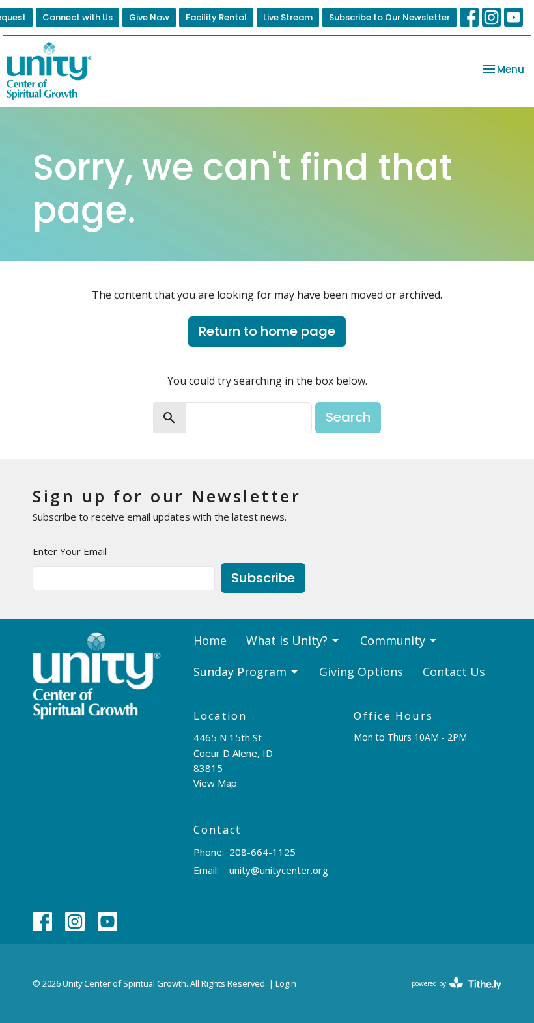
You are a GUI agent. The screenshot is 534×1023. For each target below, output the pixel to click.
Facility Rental (216, 17)
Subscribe (263, 578)
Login (285, 983)
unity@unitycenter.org (278, 870)
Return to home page (267, 331)
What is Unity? (287, 640)
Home (210, 640)
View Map (215, 782)
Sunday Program (240, 671)
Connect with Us (77, 17)
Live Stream (288, 17)
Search (348, 417)
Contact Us (454, 671)
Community (392, 640)
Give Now (149, 17)
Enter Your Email (70, 551)
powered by (450, 994)
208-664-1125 (262, 851)
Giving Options (361, 671)
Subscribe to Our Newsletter (389, 17)
